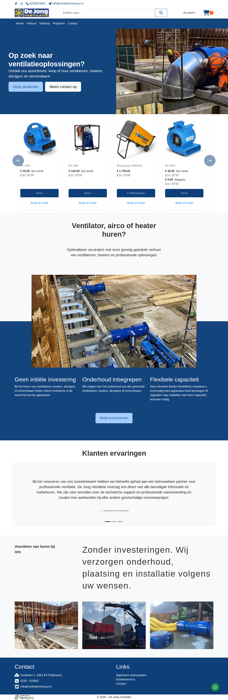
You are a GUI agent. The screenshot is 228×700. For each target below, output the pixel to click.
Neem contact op (63, 87)
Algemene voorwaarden (131, 675)
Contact (72, 23)
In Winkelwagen (136, 193)
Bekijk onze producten (114, 418)
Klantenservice (125, 679)
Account (188, 12)
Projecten (59, 23)
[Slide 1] (107, 522)
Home (20, 23)
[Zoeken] (161, 13)
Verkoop (44, 23)
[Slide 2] (114, 522)
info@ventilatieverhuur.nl (36, 686)
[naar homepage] (32, 13)
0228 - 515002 (29, 680)
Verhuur (32, 23)
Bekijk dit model (39, 202)
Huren (39, 193)
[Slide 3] (120, 522)
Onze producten (25, 87)
